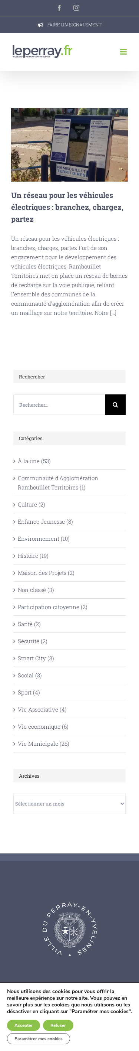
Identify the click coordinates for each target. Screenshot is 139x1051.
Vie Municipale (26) (43, 743)
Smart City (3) (36, 658)
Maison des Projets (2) (46, 572)
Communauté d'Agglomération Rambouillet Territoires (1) (58, 482)
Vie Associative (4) (42, 709)
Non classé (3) (36, 589)
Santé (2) (29, 624)
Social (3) (30, 675)
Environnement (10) (44, 538)
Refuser (58, 1025)
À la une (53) (34, 461)
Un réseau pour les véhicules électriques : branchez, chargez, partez (69, 144)
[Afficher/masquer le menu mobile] (124, 52)
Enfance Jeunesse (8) (45, 521)
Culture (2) (31, 504)
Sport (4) (29, 692)
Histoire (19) (33, 555)
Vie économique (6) (43, 726)
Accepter (23, 1025)
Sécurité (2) (32, 641)
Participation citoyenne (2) (52, 607)
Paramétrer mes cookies (38, 1039)
